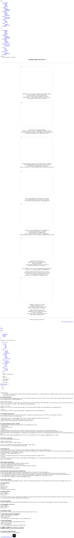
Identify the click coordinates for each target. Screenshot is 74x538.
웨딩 (3, 349)
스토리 (6, 364)
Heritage (6, 24)
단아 (6, 345)
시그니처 (6, 350)
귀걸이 (6, 357)
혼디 (6, 348)
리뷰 (3, 359)
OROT (6, 4)
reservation (4, 26)
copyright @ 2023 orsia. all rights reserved (4, 384)
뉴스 (6, 365)
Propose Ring (7, 10)
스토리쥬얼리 (7, 362)
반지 (6, 355)
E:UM (6, 5)
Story (6, 20)
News (6, 21)
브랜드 (4, 367)
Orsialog (4, 47)
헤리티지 (6, 368)
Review (4, 16)
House (4, 51)
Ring (5, 12)
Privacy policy (5, 342)
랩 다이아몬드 (7, 358)
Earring (6, 14)
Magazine (6, 22)
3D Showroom (7, 25)
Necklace (6, 13)
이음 (6, 347)
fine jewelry (5, 11)
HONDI (6, 6)
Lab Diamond (7, 15)
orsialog (4, 19)
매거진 (6, 366)
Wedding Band (7, 9)
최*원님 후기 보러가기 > (69, 321)
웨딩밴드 (6, 351)
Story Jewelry (7, 18)
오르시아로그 (5, 334)
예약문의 (4, 335)
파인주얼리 (5, 354)
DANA (6, 3)
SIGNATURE (5, 2)
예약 (3, 371)
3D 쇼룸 (4, 336)
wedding (4, 7)
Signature (6, 8)
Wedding (4, 35)
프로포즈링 (7, 353)
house (4, 23)
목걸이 (6, 356)
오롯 (6, 346)
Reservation (5, 54)
